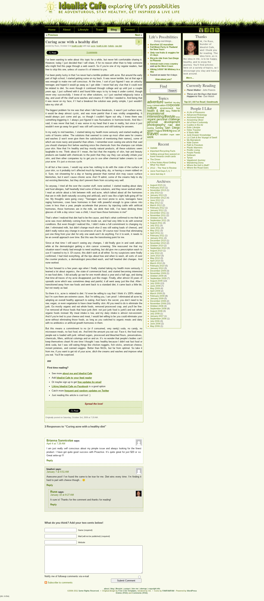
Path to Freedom (195, 145)
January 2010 (157, 268)
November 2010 (158, 243)
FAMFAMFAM (168, 591)
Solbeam (191, 155)
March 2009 (156, 293)
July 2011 (154, 225)
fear (178, 108)
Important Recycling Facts (162, 151)
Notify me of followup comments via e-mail (67, 576)
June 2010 (155, 255)
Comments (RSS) (140, 593)
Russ (53, 491)
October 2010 (156, 245)
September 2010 (158, 248)
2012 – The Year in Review (163, 168)
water (178, 134)
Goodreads (212, 102)
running (159, 127)
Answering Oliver (195, 120)
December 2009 (158, 271)
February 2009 (157, 296)
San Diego (172, 127)
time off (176, 130)
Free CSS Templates (127, 591)
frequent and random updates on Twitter (86, 390)
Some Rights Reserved (88, 591)
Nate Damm (192, 142)
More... (190, 78)
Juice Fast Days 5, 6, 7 (161, 171)
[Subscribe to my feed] (217, 31)
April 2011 (155, 233)
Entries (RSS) (122, 593)
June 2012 (155, 200)
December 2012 (158, 198)
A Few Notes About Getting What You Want (163, 163)
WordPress (192, 591)
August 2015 (156, 185)
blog (112, 589)
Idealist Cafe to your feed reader (74, 377)
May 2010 (155, 258)
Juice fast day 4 (157, 174)
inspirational (155, 113)
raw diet (118, 46)
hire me (135, 589)
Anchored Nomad (195, 117)
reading (150, 128)
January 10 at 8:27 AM (62, 494)
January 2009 (157, 298)
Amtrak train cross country (164, 64)
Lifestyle (83, 29)
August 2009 (156, 281)
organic (151, 119)
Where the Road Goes (198, 168)
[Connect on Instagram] (201, 31)
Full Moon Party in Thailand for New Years (163, 48)
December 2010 (158, 240)
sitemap (143, 589)
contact (127, 589)
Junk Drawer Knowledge (199, 135)
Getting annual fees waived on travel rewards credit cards (165, 155)
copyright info (154, 589)
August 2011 (156, 223)
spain (150, 130)
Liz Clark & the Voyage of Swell (202, 137)
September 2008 (158, 308)
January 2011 (156, 238)
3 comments (92, 52)
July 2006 (155, 321)
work (150, 137)
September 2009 (158, 278)
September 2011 (158, 220)
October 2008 (156, 306)
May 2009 (155, 288)
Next (137, 35)
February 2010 (157, 266)
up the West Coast (163, 66)
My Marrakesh (194, 140)
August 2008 (156, 311)
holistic (111, 46)
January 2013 (157, 195)
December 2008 (158, 301)
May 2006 (155, 326)
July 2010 (155, 253)
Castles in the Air (195, 125)
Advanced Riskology (197, 115)
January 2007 (157, 316)
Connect (129, 29)
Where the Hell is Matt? (198, 165)
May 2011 (155, 230)
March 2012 (156, 205)
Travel (99, 29)
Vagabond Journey (196, 160)
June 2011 (155, 228)
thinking (167, 130)
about (106, 589)
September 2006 (158, 318)
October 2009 (156, 276)
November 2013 (158, 190)
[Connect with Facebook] (206, 31)
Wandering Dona (195, 162)
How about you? (163, 79)
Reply (50, 460)
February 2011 (157, 235)
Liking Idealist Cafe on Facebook (70, 386)
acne (93, 46)
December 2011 (158, 213)
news (178, 117)
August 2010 (156, 250)
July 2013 (155, 193)
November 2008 (158, 303)
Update (153, 148)
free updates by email (89, 382)
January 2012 (157, 210)
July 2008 (155, 313)
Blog (114, 29)
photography (156, 125)
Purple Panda (193, 152)
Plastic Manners (194, 147)
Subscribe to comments (60, 582)
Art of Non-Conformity (197, 122)
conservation (159, 105)
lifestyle (169, 116)
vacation (164, 134)
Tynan (190, 157)
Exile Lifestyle (193, 127)
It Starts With (193, 132)
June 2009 (155, 286)
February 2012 (157, 208)
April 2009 (155, 291)
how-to (176, 110)
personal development (163, 122)
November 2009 (158, 273)
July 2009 (155, 283)
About (67, 29)
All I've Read (198, 102)
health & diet (77, 46)
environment (166, 108)
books (149, 105)
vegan (171, 134)
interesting (155, 116)
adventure (155, 102)
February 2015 (157, 187)
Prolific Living (193, 150)
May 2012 (155, 203)
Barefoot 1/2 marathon (161, 44)
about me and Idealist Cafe (77, 373)
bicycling (176, 102)
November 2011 (158, 215)
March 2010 (156, 263)
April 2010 (155, 260)
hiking (168, 111)
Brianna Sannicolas (60, 440)
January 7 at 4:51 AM (58, 471)
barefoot (168, 102)
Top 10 (187, 102)
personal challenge (168, 119)
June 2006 (155, 323)
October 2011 (156, 218)
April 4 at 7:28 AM (56, 443)
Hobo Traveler (194, 130)
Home (51, 29)
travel (152, 133)
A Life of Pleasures (196, 112)
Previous (53, 35)
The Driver (155, 159)
